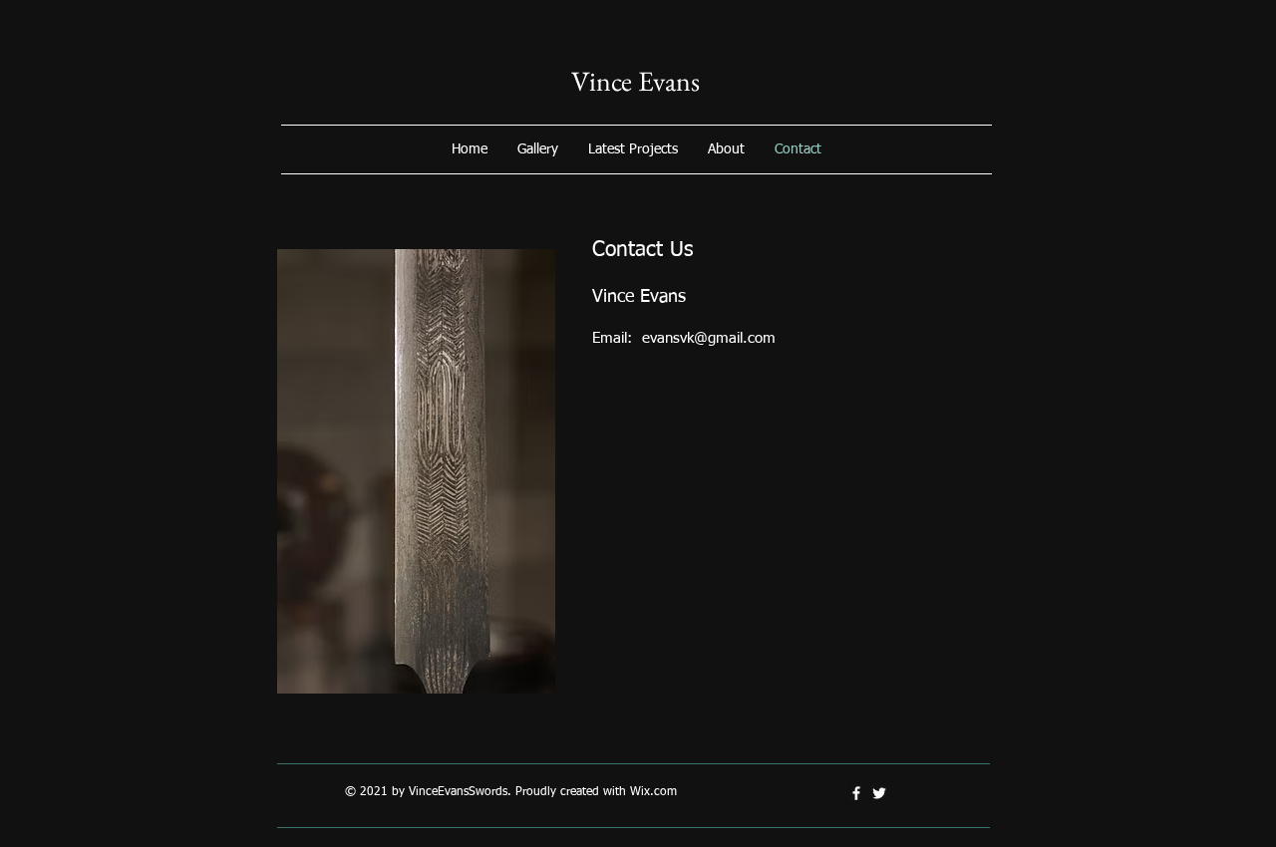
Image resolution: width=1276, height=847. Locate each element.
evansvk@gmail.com (709, 338)
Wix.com (653, 792)
